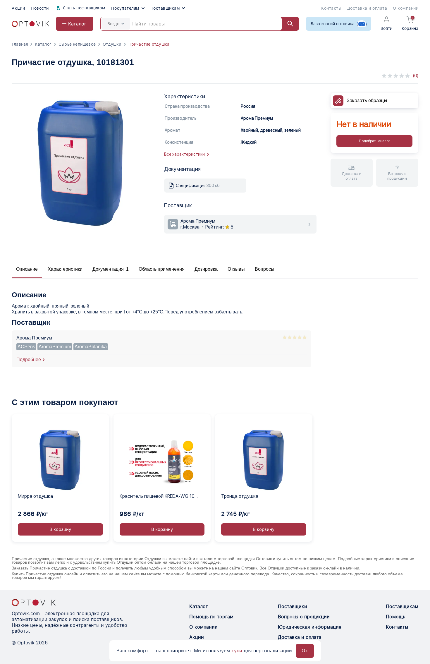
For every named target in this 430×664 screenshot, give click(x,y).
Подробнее (28, 359)
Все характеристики (184, 154)
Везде (113, 23)
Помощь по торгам (211, 617)
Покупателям (125, 8)
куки (236, 650)
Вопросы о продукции (304, 617)
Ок (305, 650)
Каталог (43, 44)
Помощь (395, 617)
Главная (20, 44)
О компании (405, 8)
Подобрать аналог (374, 141)
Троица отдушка (239, 496)
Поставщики (292, 606)
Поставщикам (165, 8)
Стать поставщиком (84, 8)
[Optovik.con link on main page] (34, 602)
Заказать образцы (367, 100)
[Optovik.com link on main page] (30, 24)
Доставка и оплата (367, 8)
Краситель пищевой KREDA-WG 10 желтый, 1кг (157, 496)
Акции (18, 8)
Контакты (331, 8)
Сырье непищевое (77, 44)
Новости (40, 8)
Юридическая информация (309, 627)
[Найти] (287, 24)
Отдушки (112, 44)
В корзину (60, 529)
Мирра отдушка (35, 496)
